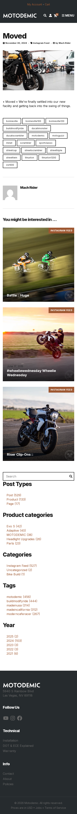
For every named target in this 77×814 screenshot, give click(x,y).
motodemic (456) (19, 597)
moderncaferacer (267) (23, 614)
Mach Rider (65, 43)
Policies (8, 784)
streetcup (11, 150)
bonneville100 (33, 121)
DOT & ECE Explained (18, 746)
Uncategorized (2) (19, 570)
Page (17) (13, 504)
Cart (47, 4)
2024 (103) (14, 641)
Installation (10, 740)
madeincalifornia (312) (22, 609)
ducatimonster (39, 128)
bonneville (12, 121)
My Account (34, 4)
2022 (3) (12, 649)
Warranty (9, 751)
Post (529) (14, 495)
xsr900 (10, 164)
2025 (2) (12, 636)
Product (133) (16, 499)
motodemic (38, 135)
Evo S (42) (14, 526)
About (7, 779)
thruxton (29, 157)
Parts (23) (14, 543)
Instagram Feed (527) (22, 566)
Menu (69, 15)
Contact (8, 773)
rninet (9, 142)
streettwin (11, 157)
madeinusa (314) (18, 605)
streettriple (56, 150)
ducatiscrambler (15, 135)
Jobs (39, 807)
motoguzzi (58, 135)
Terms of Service (55, 807)
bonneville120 (56, 121)
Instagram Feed (41, 43)
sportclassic (46, 142)
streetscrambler (33, 150)
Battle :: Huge (18, 295)
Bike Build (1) (16, 574)
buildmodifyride (15, 128)
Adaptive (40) (16, 530)
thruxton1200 (49, 157)
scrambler (25, 142)
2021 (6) (12, 653)
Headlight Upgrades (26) (24, 539)
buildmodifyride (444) (22, 601)
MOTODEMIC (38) (20, 535)
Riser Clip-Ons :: (20, 454)
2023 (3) (12, 645)
